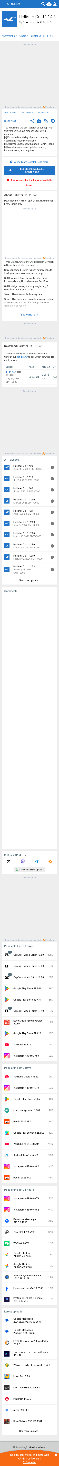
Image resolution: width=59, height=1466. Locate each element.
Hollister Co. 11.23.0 (24, 533)
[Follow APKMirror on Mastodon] (23, 862)
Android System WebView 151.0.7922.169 (27, 1277)
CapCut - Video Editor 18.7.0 (28, 1010)
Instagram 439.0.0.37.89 (26, 1055)
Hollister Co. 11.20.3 (24, 566)
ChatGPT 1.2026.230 (24, 1232)
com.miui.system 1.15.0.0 (26, 1110)
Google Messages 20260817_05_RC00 (24, 1331)
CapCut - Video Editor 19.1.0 (28, 966)
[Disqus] (29, 720)
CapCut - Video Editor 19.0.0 (28, 977)
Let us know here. (37, 1447)
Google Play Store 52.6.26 (27, 1033)
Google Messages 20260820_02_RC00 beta (27, 1320)
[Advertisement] (29, 75)
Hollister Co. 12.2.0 (23, 465)
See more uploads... (29, 580)
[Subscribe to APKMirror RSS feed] (50, 862)
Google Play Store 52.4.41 (27, 988)
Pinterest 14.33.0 (22, 1398)
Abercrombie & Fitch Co (38, 22)
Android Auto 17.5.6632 (26, 1155)
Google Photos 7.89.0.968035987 (22, 1266)
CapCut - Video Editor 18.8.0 (28, 954)
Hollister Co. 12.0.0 (23, 488)
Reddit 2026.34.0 (22, 1177)
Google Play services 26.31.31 (29, 1132)
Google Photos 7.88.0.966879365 (22, 1255)
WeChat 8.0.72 (21, 1243)
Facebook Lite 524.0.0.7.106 (28, 1288)
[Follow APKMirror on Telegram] (37, 862)
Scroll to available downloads (32, 171)
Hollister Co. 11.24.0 (24, 522)
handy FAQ (22, 357)
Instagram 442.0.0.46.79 (26, 1087)
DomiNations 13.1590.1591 (27, 1421)
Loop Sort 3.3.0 (21, 1376)
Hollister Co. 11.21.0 (24, 555)
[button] (32, 121)
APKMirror (13, 4)
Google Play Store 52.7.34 (27, 999)
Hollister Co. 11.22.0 (24, 544)
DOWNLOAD (43, 113)
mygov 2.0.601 (21, 1410)
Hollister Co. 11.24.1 (24, 510)
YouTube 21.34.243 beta (26, 1144)
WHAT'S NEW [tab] (10, 113)
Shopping (10, 121)
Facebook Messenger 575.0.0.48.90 (25, 1221)
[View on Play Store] (39, 121)
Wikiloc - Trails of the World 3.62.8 (31, 1365)
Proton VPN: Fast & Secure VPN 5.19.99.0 (28, 1299)
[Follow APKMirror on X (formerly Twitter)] (9, 862)
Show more (28, 314)
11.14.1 (12, 372)
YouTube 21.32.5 (22, 1044)
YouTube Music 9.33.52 (25, 1076)
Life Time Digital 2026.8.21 (27, 1387)
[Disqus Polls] (30, 636)
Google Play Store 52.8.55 (27, 1099)
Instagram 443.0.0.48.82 (26, 1166)
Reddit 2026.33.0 (22, 1121)
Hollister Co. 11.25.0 (24, 499)
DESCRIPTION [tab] (27, 113)
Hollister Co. (36, 36)
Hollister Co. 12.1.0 (23, 477)
